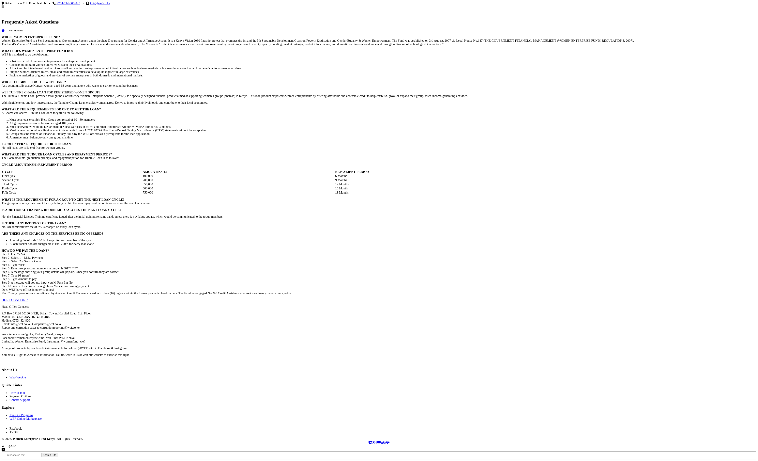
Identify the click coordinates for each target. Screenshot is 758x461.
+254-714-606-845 (68, 3)
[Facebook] (376, 442)
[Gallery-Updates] (370, 442)
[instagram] (382, 442)
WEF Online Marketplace (25, 418)
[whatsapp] (385, 442)
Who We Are (17, 377)
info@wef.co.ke (100, 3)
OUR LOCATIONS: (15, 300)
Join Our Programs (21, 415)
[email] (387, 442)
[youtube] (379, 442)
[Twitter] (373, 442)
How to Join (17, 392)
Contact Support (19, 400)
